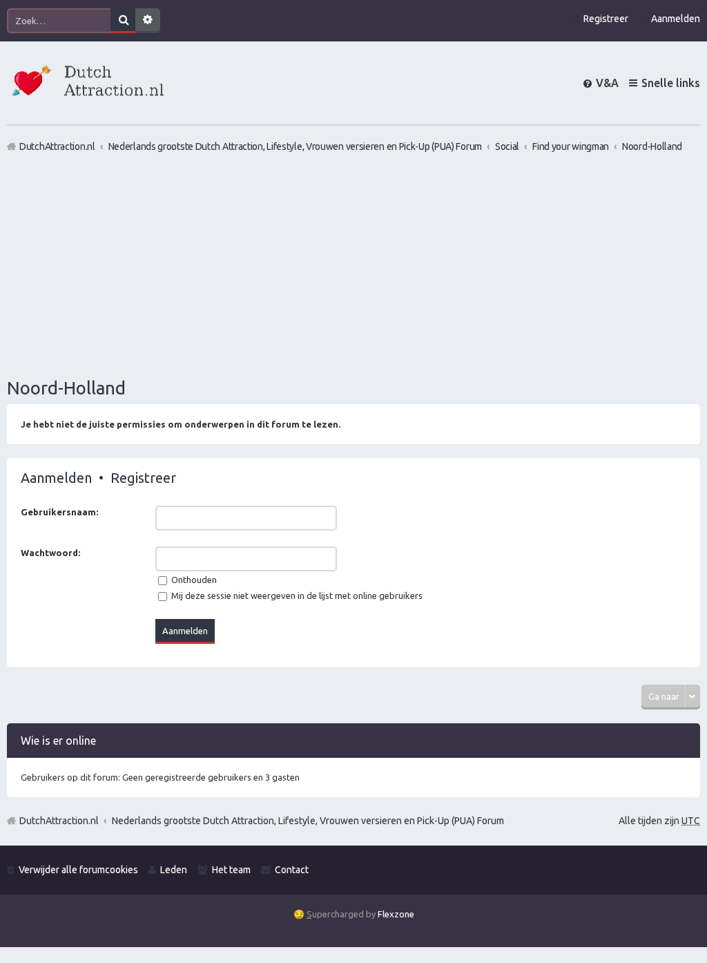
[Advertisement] (353, 264)
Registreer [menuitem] (605, 18)
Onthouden (193, 579)
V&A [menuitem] (607, 83)
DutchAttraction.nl (59, 820)
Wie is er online (58, 740)
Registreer (143, 478)
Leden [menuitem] (173, 869)
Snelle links (670, 83)
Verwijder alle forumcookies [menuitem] (78, 869)
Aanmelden (56, 478)
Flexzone (396, 914)
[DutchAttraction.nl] (86, 82)
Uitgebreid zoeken (147, 20)
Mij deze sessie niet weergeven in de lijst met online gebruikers (296, 595)
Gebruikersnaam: (59, 512)
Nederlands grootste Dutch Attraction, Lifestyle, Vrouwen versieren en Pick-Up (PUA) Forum (308, 820)
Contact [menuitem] (292, 869)
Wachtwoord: (50, 552)
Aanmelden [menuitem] (675, 18)
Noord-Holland (66, 388)
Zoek (122, 20)
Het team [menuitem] (231, 869)
